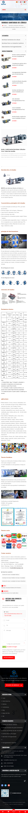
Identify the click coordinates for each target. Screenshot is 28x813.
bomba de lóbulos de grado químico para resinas (19, 82)
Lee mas (14, 59)
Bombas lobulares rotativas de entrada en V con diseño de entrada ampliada (11, 587)
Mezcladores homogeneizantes (11, 47)
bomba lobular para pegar (9, 734)
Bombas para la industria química (13, 43)
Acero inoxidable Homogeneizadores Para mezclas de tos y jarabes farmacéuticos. (18, 108)
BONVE (3, 188)
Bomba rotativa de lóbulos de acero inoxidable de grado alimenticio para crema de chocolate (19, 55)
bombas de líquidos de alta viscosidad (12, 731)
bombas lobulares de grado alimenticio (12, 728)
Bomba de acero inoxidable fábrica (10, 574)
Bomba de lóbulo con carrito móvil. (10, 593)
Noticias (4, 704)
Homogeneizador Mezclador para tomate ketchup (19, 73)
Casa (5, 25)
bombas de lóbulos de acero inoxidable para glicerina (18, 91)
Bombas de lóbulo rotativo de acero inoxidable (13, 578)
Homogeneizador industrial (9, 743)
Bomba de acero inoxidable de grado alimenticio (14, 581)
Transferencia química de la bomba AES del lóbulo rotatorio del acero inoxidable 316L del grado (19, 64)
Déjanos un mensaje (12, 685)
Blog (3, 710)
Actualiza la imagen (12, 647)
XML (3, 716)
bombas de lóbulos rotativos (9, 725)
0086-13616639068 (8, 763)
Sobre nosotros (6, 701)
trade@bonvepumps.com (10, 760)
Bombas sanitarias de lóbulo (16, 25)
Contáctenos (5, 707)
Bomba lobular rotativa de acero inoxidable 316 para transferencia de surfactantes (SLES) (19, 117)
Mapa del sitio (6, 713)
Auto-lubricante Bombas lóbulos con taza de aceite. (13, 614)
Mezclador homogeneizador (9, 737)
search (25, 4)
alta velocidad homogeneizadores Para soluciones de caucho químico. (18, 100)
